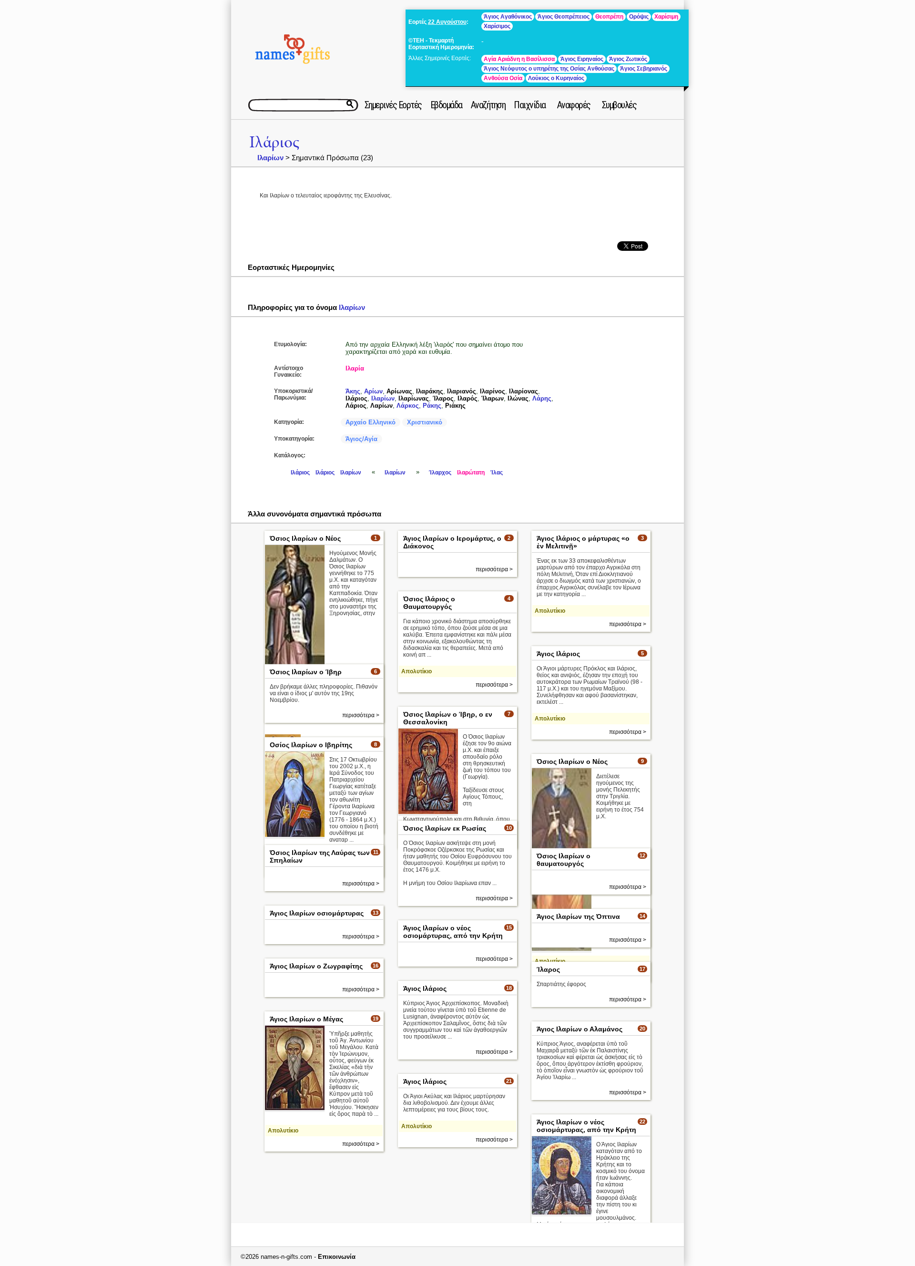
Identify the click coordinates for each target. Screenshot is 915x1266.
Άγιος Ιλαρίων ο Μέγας (306, 1019)
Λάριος (356, 405)
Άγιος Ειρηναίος (581, 59)
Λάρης (541, 398)
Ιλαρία (355, 368)
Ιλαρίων (270, 158)
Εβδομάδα (446, 105)
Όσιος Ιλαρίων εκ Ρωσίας (444, 828)
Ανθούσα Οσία (503, 78)
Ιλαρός (468, 398)
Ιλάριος (274, 142)
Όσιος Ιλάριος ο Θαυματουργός (429, 602)
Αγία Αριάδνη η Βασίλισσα (519, 59)
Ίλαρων (492, 398)
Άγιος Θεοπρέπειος (564, 16)
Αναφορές (573, 105)
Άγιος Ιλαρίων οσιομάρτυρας (317, 913)
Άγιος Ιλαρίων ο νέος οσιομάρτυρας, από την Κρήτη (453, 931)
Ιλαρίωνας (413, 398)
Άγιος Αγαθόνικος (508, 16)
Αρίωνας (399, 391)
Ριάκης (455, 405)
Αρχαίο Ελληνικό (371, 422)
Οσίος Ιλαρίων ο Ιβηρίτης (311, 745)
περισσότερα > (494, 569)
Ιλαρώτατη (471, 472)
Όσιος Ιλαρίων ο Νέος (305, 538)
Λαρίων (381, 405)
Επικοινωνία (337, 1256)
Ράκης (432, 405)
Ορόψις (639, 16)
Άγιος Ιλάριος (558, 654)
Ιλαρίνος (492, 391)
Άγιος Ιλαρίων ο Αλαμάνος (579, 1029)
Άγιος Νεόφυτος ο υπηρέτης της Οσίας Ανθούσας (549, 68)
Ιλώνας (518, 398)
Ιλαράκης (429, 391)
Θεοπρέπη (609, 16)
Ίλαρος (443, 398)
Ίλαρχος (440, 472)
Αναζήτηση (488, 105)
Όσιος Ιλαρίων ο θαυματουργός (563, 859)
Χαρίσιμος (497, 26)
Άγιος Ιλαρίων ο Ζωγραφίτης (316, 966)
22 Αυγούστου (447, 22)
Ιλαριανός (461, 391)
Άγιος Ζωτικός (628, 59)
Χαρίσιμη (666, 16)
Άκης (353, 391)
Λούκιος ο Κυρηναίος (556, 78)
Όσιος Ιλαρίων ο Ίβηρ (306, 672)
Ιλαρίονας (523, 391)
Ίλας (496, 472)
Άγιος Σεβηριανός (643, 68)
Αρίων (373, 391)
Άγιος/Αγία (361, 439)
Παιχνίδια (530, 105)
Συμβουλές (619, 105)
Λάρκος (407, 405)
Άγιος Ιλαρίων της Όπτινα (578, 916)
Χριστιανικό (424, 422)
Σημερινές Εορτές (393, 105)
